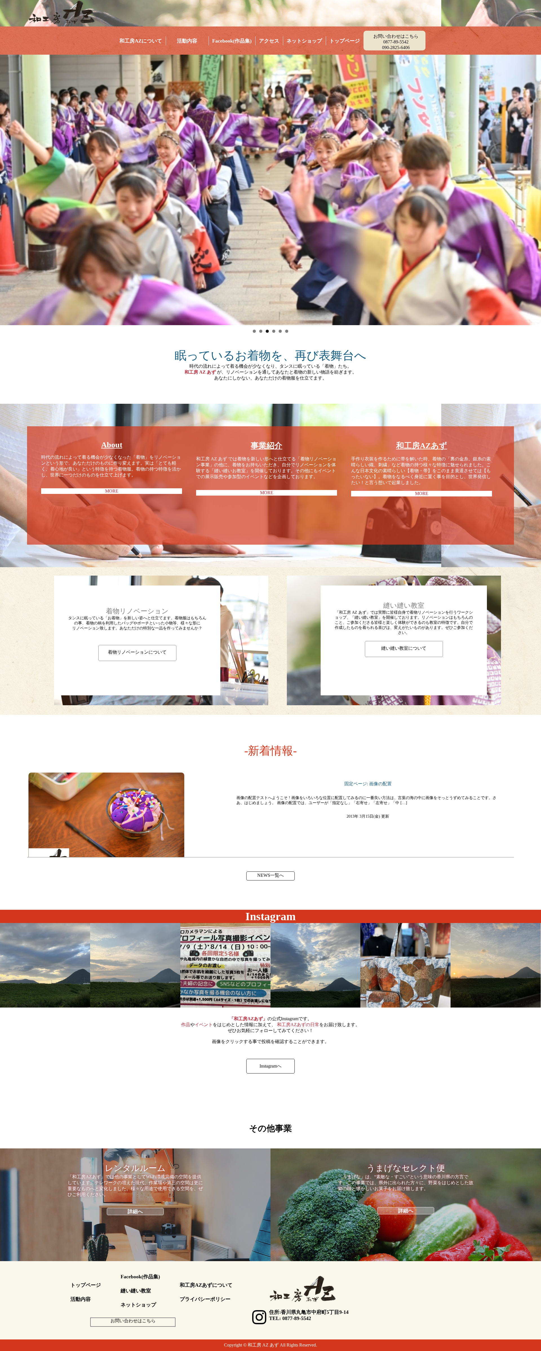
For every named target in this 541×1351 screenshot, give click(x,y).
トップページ (344, 41)
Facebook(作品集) (232, 41)
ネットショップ (304, 41)
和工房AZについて (140, 41)
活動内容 (187, 41)
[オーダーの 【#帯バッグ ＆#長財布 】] (405, 968)
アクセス (269, 41)
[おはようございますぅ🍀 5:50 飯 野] (45, 968)
